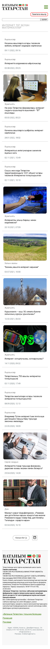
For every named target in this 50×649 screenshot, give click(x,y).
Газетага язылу (39, 14)
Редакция (7, 618)
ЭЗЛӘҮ (44, 20)
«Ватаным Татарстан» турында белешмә (22, 614)
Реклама (7, 622)
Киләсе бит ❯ (21, 538)
